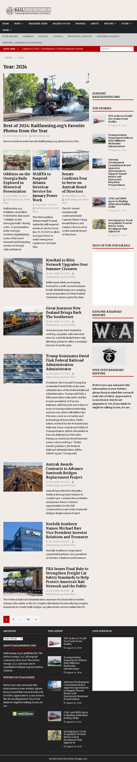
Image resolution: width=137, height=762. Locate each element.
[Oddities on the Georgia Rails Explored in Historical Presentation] (17, 160)
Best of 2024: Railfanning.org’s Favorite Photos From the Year (44, 128)
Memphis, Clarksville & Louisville (22, 42)
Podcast (43, 36)
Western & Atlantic (108, 36)
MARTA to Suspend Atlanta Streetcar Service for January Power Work (45, 187)
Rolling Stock (61, 23)
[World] (23, 273)
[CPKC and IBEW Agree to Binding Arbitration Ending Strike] (99, 202)
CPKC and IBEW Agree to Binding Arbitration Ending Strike (119, 202)
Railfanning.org (41, 135)
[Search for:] (117, 48)
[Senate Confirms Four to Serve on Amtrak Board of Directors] (75, 160)
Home (6, 23)
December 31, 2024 (16, 135)
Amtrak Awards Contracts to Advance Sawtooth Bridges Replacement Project (64, 470)
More (6, 30)
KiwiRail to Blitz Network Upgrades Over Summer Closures (67, 264)
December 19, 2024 (59, 482)
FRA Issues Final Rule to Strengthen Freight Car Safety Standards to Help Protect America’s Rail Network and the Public (67, 577)
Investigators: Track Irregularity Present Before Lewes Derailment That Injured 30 (120, 226)
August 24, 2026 (118, 125)
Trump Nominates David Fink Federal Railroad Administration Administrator (67, 362)
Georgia (58, 36)
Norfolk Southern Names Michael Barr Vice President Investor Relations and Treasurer (67, 530)
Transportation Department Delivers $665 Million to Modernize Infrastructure (120, 141)
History (109, 23)
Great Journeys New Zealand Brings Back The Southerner (64, 312)
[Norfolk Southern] (23, 536)
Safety (95, 23)
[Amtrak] (23, 477)
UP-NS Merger (10, 36)
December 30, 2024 (46, 204)
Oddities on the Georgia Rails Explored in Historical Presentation (16, 182)
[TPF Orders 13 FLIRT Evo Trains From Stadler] (99, 120)
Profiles (81, 23)
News (17, 23)
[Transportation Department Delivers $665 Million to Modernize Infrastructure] (99, 139)
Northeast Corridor (80, 36)
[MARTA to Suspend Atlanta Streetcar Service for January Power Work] (46, 160)
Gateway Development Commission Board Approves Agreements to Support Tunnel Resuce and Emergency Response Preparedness (119, 172)
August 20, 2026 (118, 235)
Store (125, 23)
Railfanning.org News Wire (61, 277)
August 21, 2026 (118, 210)
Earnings (28, 36)
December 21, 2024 (75, 196)
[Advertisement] (113, 71)
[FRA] (23, 368)
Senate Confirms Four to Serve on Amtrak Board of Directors (74, 182)
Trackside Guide (38, 23)
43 (28, 619)
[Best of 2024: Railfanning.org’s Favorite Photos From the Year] (46, 97)
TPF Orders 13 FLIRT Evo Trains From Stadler (120, 119)
